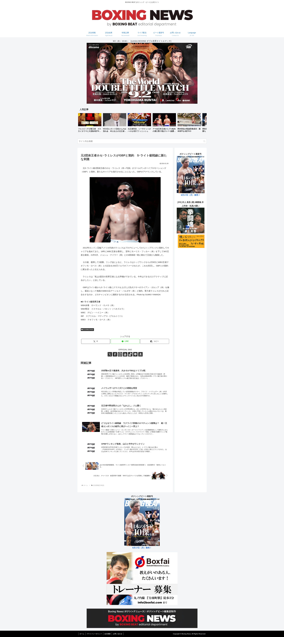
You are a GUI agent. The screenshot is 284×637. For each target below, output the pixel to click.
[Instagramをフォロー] (120, 354)
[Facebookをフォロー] (115, 354)
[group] (90, 123)
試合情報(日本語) (88, 329)
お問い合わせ (117, 634)
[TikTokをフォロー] (130, 354)
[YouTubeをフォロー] (125, 354)
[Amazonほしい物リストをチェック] (140, 354)
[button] (202, 123)
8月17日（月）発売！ (190, 195)
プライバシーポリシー (94, 634)
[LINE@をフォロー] (135, 354)
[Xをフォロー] (110, 354)
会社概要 (107, 634)
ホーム (82, 634)
